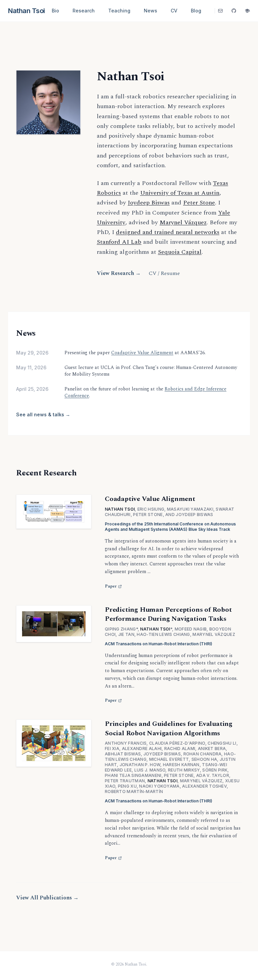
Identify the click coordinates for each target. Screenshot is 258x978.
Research (84, 10)
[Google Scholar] (247, 10)
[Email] (220, 10)
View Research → (119, 273)
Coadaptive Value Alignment (142, 352)
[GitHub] (233, 10)
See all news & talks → (43, 414)
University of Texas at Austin (179, 192)
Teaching (119, 10)
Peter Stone (199, 202)
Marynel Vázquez (183, 222)
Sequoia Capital (180, 252)
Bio (55, 10)
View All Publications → (47, 898)
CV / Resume (164, 273)
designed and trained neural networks (167, 232)
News (150, 10)
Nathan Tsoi (26, 11)
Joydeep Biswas (149, 202)
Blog (196, 10)
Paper (111, 586)
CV (174, 10)
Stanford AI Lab (119, 241)
